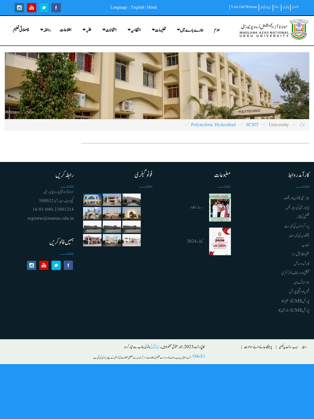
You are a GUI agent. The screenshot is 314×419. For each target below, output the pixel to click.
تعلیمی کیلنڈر (302, 216)
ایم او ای (295, 7)
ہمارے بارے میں (192, 30)
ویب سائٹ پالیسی (288, 347)
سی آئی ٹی (154, 347)
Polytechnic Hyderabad (213, 125)
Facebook (56, 7)
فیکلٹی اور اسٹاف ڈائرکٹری (295, 273)
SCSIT (252, 125)
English (137, 7)
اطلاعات (65, 30)
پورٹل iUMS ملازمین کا (293, 310)
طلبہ (88, 30)
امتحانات (111, 30)
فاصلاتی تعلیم (21, 30)
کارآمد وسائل (301, 263)
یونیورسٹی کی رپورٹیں (297, 207)
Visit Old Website (244, 7)
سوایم (276, 7)
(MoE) (198, 356)
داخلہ (47, 30)
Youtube (31, 7)
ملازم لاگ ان (301, 282)
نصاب (305, 245)
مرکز (302, 125)
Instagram (19, 7)
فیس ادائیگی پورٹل (299, 291)
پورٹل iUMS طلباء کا (295, 301)
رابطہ (304, 347)
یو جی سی (286, 7)
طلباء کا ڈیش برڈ (300, 254)
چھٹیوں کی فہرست (299, 235)
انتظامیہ (136, 30)
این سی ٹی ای (265, 7)
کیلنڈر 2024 (195, 241)
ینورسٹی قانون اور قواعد (296, 198)
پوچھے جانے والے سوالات (258, 347)
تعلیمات (160, 30)
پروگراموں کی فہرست (296, 226)
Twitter (43, 7)
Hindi (152, 7)
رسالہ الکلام (196, 207)
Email (19, 265)
